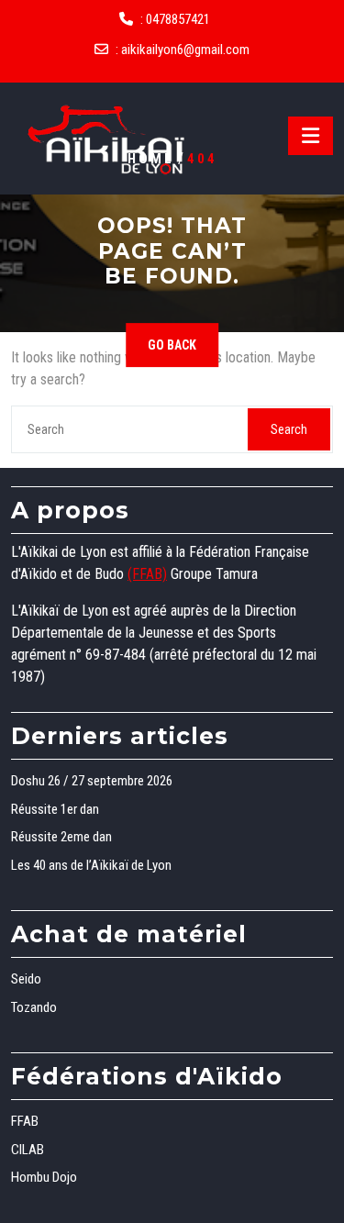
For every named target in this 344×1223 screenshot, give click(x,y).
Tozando (34, 1007)
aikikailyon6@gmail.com (185, 49)
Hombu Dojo (44, 1177)
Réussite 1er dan (55, 809)
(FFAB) (147, 574)
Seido (26, 979)
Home (151, 158)
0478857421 (178, 19)
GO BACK (172, 345)
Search (289, 429)
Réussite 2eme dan (61, 836)
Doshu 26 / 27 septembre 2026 (91, 781)
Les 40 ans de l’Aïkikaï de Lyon (91, 865)
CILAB (27, 1149)
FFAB (25, 1121)
